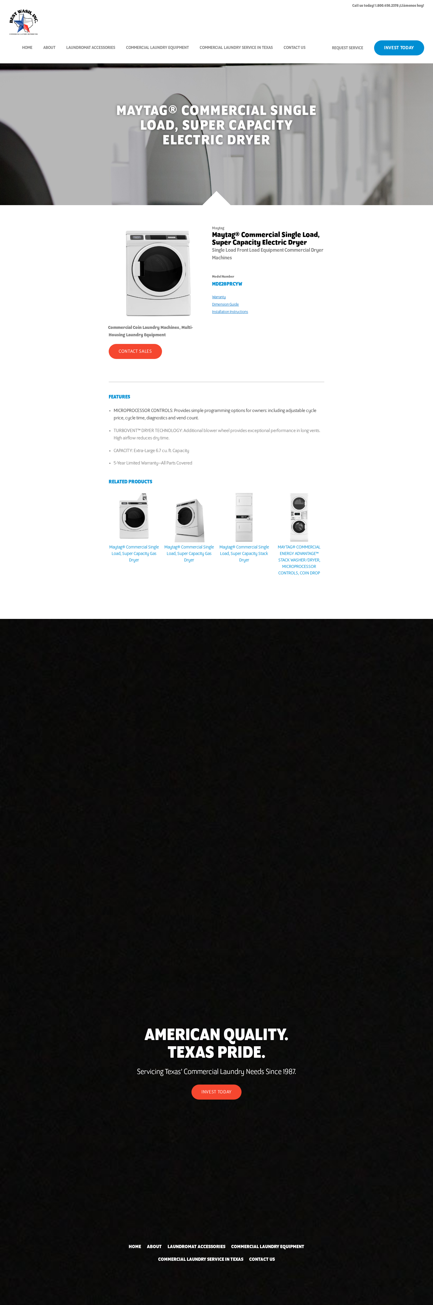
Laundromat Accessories (90, 47)
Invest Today (399, 47)
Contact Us (294, 47)
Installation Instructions (230, 312)
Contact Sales (135, 351)
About (49, 47)
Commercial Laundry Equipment (157, 47)
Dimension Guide (225, 304)
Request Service (347, 48)
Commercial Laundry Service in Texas (236, 47)
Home (27, 47)
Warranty (219, 297)
